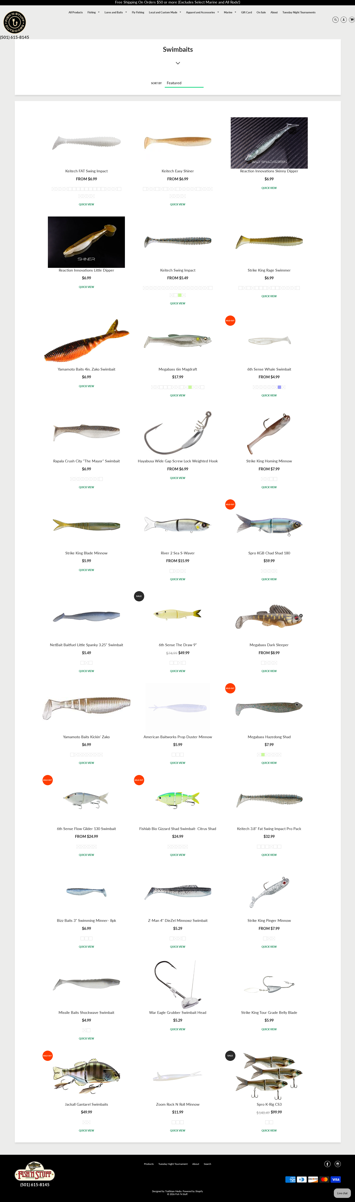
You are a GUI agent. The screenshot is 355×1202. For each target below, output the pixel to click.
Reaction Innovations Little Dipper (86, 270)
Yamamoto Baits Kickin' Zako (86, 737)
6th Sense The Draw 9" (178, 644)
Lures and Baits (114, 12)
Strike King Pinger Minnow (269, 920)
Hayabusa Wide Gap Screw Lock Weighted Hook (178, 461)
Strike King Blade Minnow (86, 553)
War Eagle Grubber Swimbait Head (177, 1012)
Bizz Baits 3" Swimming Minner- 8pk (86, 920)
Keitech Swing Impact (177, 270)
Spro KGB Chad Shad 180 (269, 553)
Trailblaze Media (173, 1191)
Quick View (86, 204)
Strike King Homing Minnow (269, 461)
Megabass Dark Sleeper (269, 644)
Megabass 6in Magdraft (178, 369)
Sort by (156, 83)
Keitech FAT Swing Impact (86, 171)
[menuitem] (76, 12)
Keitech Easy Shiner (178, 171)
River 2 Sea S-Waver (178, 553)
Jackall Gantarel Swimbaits (86, 1104)
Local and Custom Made (163, 12)
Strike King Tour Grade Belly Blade (269, 1012)
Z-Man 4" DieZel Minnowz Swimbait (177, 920)
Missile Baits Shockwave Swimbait (86, 1012)
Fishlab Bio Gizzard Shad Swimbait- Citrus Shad (177, 828)
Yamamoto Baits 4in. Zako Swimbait (86, 369)
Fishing (92, 12)
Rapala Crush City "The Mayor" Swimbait (86, 461)
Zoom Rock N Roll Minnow (177, 1104)
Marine (228, 12)
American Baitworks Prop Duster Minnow (178, 737)
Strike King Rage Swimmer (269, 270)
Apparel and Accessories (201, 12)
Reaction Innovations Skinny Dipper (269, 171)
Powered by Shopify (193, 1191)
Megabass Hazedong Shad (269, 737)
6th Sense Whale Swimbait (269, 369)
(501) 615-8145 (14, 37)
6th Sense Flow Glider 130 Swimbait (86, 828)
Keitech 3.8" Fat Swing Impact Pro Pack (269, 828)
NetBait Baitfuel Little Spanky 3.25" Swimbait (86, 644)
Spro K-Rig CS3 (269, 1104)
